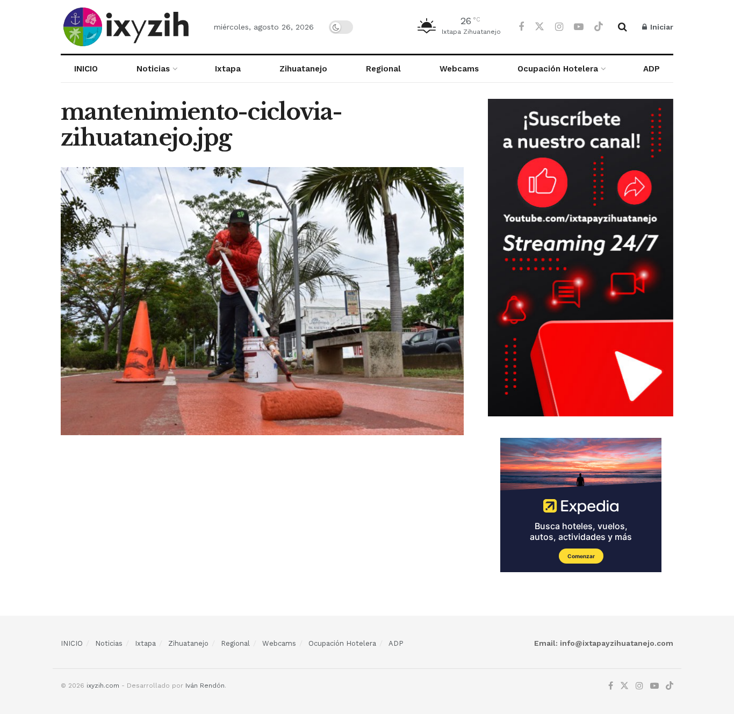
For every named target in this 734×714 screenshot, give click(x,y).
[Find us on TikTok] (598, 26)
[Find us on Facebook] (521, 27)
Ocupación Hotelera (557, 69)
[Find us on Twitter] (539, 26)
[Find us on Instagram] (559, 27)
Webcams (459, 69)
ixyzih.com (103, 685)
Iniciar (660, 27)
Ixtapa (228, 69)
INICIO (86, 69)
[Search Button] (622, 26)
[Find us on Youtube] (579, 27)
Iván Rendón (205, 685)
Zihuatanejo (303, 69)
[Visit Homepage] (128, 26)
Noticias (153, 69)
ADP (651, 69)
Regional (383, 69)
